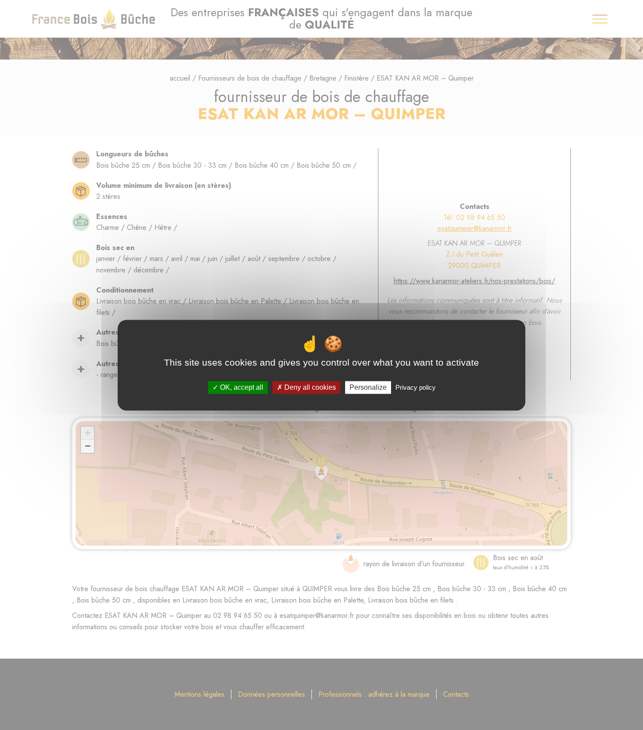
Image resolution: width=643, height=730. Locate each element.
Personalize (368, 387)
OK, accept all (240, 387)
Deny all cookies (309, 387)
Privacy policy (415, 387)
